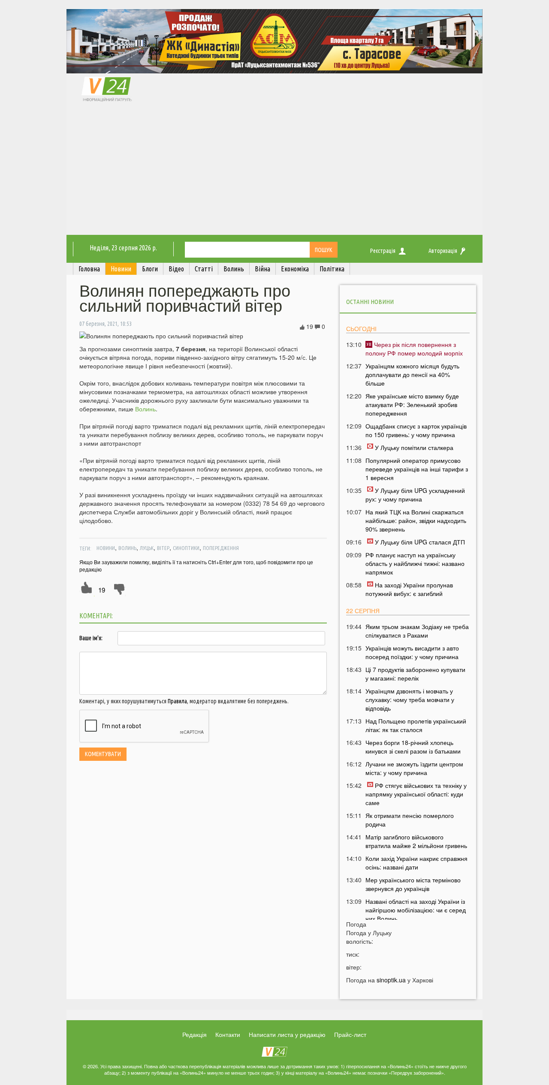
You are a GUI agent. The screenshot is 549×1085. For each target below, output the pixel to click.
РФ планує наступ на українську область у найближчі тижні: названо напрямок (415, 563)
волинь (127, 548)
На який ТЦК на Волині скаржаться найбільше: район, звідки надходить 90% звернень (415, 520)
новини (106, 548)
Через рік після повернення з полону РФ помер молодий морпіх (414, 348)
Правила (177, 701)
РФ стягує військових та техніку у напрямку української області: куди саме (416, 794)
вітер (163, 548)
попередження (221, 548)
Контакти (227, 1034)
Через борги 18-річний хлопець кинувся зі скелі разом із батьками (413, 746)
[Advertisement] (274, 170)
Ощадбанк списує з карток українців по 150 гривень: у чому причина (416, 430)
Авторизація (442, 250)
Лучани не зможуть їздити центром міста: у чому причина (414, 768)
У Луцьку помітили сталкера (414, 447)
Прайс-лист (350, 1034)
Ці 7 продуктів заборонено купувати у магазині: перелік (415, 673)
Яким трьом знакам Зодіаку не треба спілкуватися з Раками (417, 630)
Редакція (194, 1034)
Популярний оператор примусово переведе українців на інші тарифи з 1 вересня (416, 469)
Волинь (145, 408)
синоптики (186, 548)
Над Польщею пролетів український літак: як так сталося (415, 725)
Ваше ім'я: (91, 638)
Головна (89, 269)
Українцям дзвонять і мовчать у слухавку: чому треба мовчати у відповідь (409, 699)
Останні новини (370, 301)
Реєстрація (382, 250)
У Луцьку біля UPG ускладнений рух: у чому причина (415, 494)
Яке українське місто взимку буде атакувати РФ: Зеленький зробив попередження (412, 404)
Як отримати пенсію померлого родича (409, 819)
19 (101, 589)
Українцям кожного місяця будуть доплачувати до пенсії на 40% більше (412, 374)
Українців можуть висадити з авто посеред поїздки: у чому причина (412, 652)
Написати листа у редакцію (287, 1034)
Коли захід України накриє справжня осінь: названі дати (416, 862)
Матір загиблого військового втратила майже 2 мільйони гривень (416, 841)
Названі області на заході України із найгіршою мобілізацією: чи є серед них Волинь (415, 910)
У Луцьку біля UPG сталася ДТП (420, 542)
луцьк (147, 548)
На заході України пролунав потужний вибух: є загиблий (409, 589)
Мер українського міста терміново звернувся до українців (413, 884)
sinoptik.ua (391, 980)
